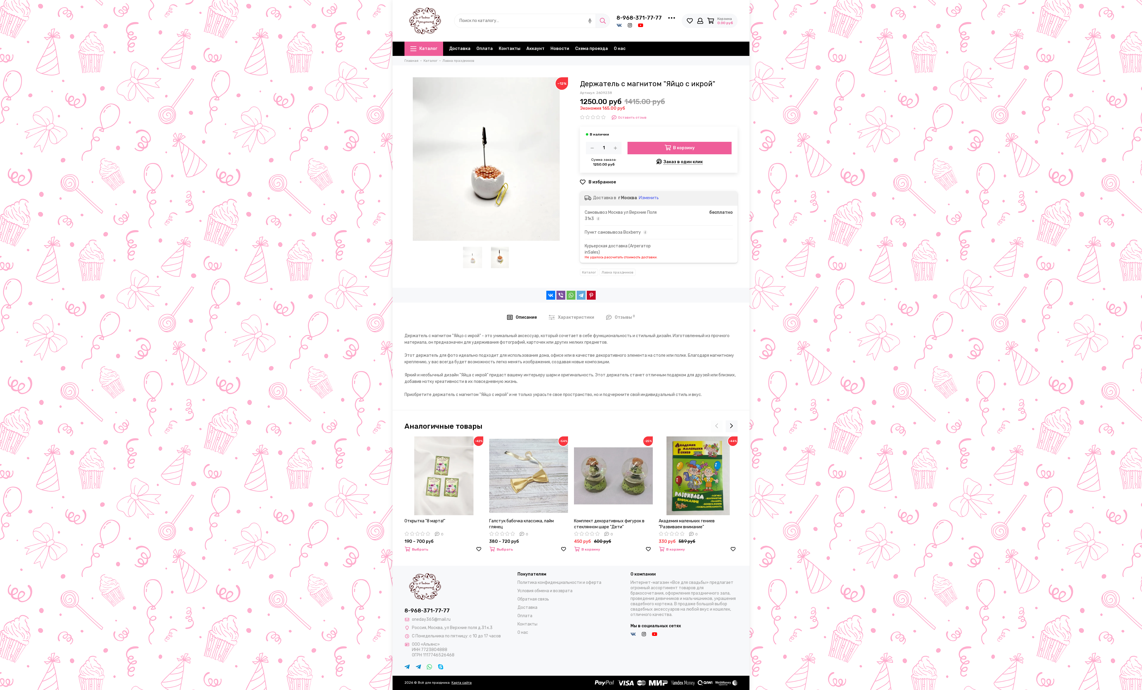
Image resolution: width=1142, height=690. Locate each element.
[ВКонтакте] (550, 295)
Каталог (428, 48)
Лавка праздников (617, 272)
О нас (619, 48)
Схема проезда (591, 48)
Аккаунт (535, 48)
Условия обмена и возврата (544, 590)
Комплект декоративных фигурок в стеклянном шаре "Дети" (609, 523)
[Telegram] (581, 295)
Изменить (649, 197)
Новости (559, 48)
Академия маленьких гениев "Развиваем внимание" (687, 523)
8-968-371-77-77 (639, 18)
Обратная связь (533, 599)
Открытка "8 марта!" (424, 521)
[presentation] (717, 426)
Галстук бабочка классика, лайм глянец (521, 523)
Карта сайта (461, 683)
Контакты (509, 48)
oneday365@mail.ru (431, 619)
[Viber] (560, 295)
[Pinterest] (591, 295)
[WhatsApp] (571, 295)
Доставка (459, 48)
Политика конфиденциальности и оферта (559, 582)
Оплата (484, 48)
